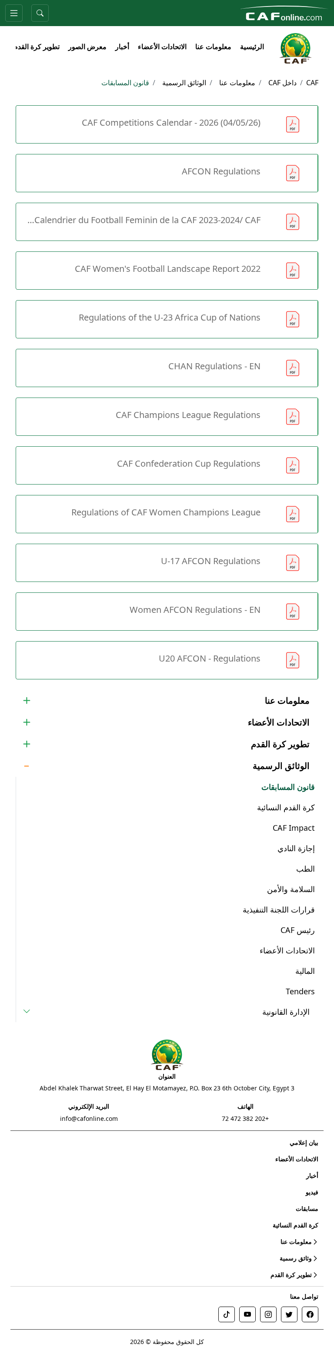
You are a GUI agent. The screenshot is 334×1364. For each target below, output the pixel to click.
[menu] (14, 13)
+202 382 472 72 (245, 1118)
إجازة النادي (296, 848)
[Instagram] (268, 1314)
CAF (312, 82)
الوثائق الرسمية (184, 82)
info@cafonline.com (89, 1118)
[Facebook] (310, 1314)
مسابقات (307, 1208)
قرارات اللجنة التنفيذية (279, 909)
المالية (305, 971)
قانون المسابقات (288, 787)
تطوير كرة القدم (36, 46)
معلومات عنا (213, 46)
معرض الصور (87, 46)
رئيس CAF (298, 930)
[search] (40, 13)
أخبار (122, 46)
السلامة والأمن (291, 889)
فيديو (312, 1192)
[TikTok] (226, 1314)
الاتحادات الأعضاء (162, 46)
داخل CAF (282, 82)
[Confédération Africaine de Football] (284, 12)
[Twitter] (289, 1314)
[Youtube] (247, 1314)
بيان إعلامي (304, 1142)
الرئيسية (252, 46)
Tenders (300, 991)
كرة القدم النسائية (286, 807)
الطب (305, 868)
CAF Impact (294, 827)
